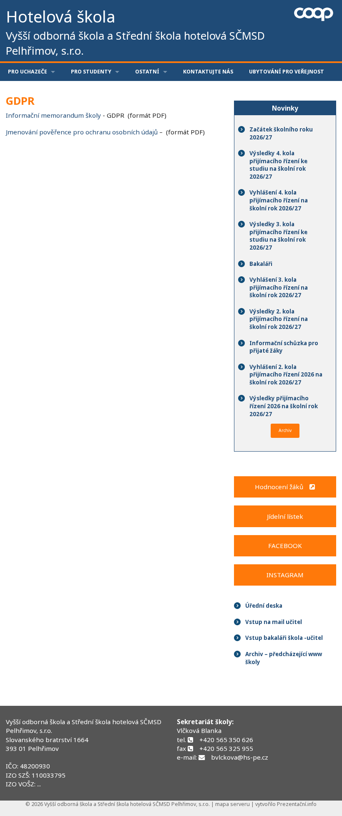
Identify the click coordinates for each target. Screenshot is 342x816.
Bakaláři (260, 264)
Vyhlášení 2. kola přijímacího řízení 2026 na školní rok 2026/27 (285, 374)
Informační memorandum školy (53, 115)
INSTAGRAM (285, 575)
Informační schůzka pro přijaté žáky (283, 347)
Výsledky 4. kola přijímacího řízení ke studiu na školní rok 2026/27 (278, 164)
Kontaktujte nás (208, 71)
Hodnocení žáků (282, 487)
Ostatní (147, 71)
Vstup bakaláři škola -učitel (284, 638)
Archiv (285, 430)
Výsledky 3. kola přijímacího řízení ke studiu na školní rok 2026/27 (278, 235)
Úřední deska (263, 605)
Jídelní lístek (285, 516)
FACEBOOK (285, 545)
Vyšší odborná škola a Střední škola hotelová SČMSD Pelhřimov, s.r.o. (83, 726)
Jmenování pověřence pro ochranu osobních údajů (82, 132)
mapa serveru (232, 804)
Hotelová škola (135, 31)
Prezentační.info (297, 804)
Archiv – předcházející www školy (283, 658)
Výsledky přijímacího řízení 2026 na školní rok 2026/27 (283, 405)
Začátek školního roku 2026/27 (281, 133)
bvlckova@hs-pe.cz (239, 757)
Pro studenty (91, 71)
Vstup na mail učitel (273, 622)
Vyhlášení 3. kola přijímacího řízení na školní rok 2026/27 (278, 287)
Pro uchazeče (27, 71)
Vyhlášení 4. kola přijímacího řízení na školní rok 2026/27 (278, 200)
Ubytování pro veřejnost (286, 71)
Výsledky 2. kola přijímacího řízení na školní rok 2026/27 (278, 319)
